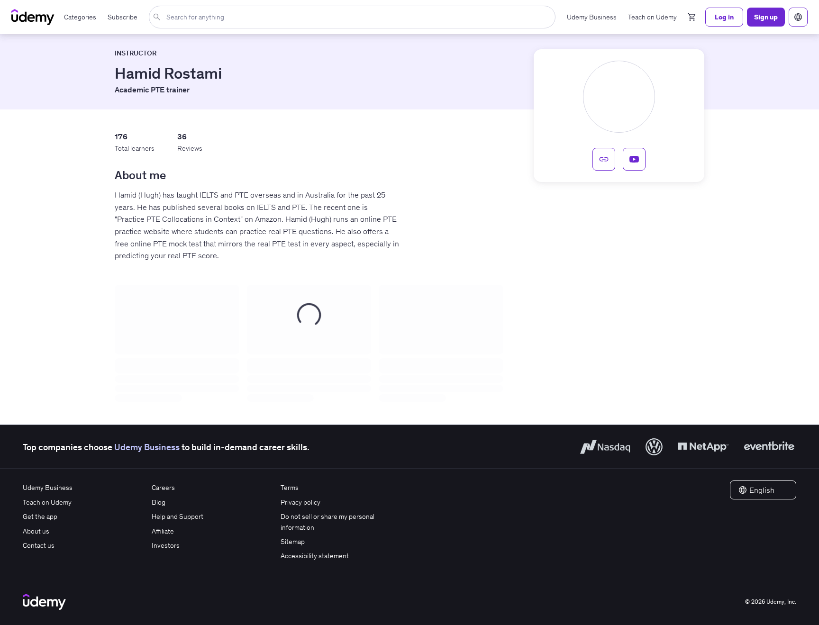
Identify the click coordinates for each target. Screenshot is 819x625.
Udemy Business (147, 447)
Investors (166, 545)
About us (36, 531)
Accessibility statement (315, 556)
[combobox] (354, 17)
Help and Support (177, 516)
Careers (163, 487)
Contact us (39, 545)
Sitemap (293, 541)
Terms (290, 487)
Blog (158, 502)
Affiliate (163, 531)
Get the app (40, 516)
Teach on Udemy (47, 502)
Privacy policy (300, 502)
